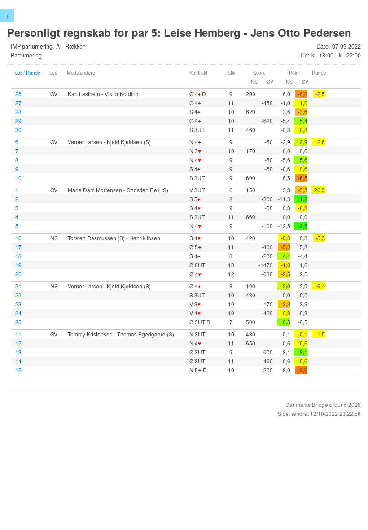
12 (18, 343)
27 (18, 102)
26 (18, 93)
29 (18, 120)
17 (18, 247)
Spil (18, 72)
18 (18, 256)
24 (18, 313)
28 (18, 111)
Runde (33, 72)
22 (18, 295)
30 (18, 129)
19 (18, 265)
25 (18, 322)
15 (18, 370)
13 (18, 352)
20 (18, 274)
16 (18, 238)
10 (18, 177)
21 (18, 286)
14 (18, 361)
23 (18, 304)
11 (18, 334)
